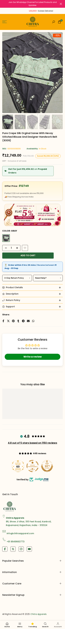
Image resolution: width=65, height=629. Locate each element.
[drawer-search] (53, 22)
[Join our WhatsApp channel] (32, 4)
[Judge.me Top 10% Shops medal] (47, 466)
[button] (25, 248)
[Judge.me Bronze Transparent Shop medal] (32, 466)
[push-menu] (4, 22)
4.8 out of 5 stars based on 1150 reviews (32, 443)
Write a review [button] (32, 356)
